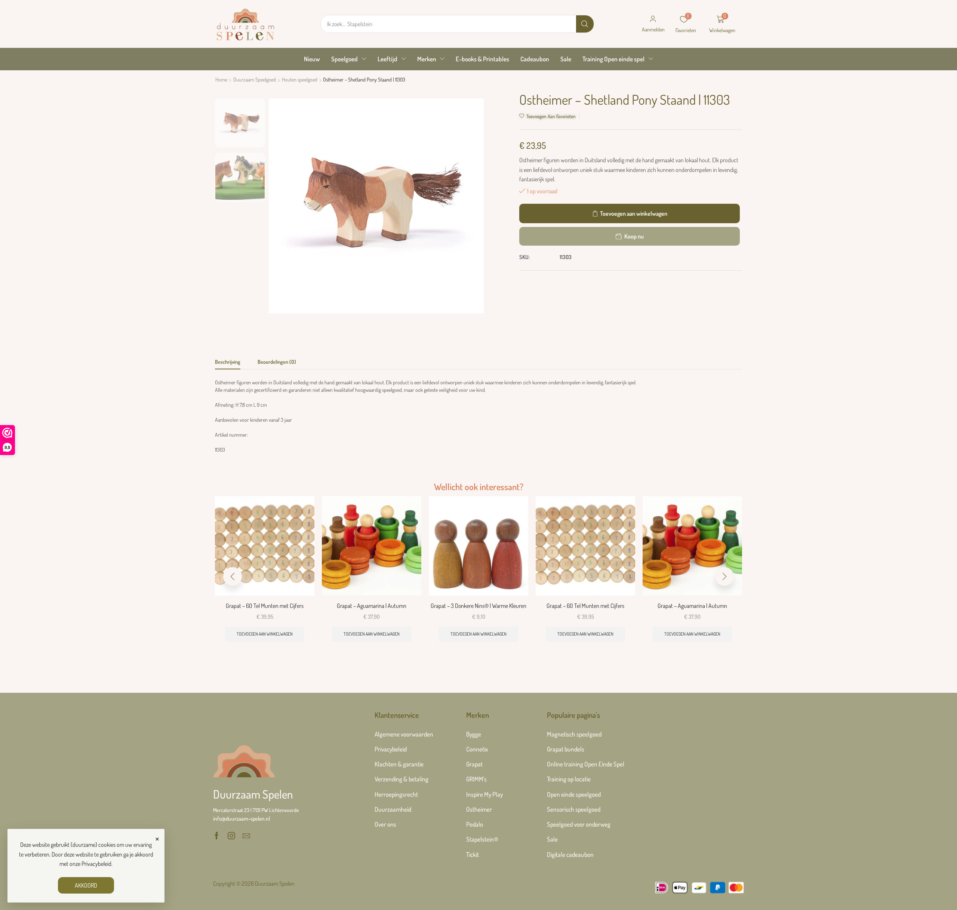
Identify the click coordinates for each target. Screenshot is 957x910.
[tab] (227, 363)
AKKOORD (86, 885)
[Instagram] (231, 835)
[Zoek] (585, 24)
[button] (653, 24)
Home (221, 79)
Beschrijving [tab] (227, 362)
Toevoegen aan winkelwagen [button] (265, 634)
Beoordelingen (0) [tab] (277, 362)
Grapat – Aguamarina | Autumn (371, 605)
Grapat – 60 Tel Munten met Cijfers (265, 605)
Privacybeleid (96, 863)
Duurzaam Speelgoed (254, 79)
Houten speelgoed (299, 79)
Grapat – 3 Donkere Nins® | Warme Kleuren (478, 605)
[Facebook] (216, 835)
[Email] (246, 835)
